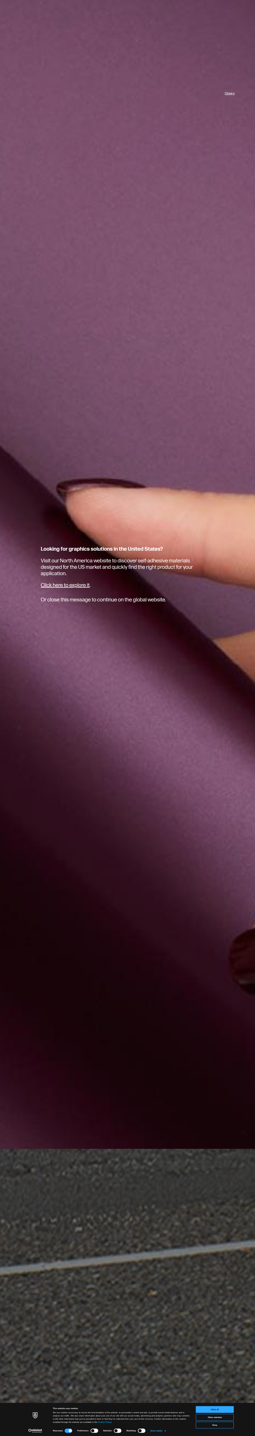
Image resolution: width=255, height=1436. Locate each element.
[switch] (94, 1431)
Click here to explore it (65, 585)
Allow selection (215, 1417)
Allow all (215, 1409)
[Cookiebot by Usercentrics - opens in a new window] (35, 1431)
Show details (156, 1431)
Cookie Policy (105, 1422)
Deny (214, 1425)
